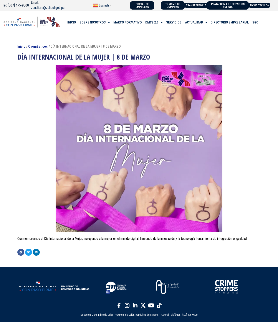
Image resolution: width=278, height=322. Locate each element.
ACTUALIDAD (194, 22)
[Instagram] (127, 305)
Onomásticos (38, 46)
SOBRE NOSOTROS (92, 22)
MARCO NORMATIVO (127, 22)
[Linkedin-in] (135, 305)
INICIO (71, 22)
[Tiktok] (159, 305)
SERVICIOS (174, 22)
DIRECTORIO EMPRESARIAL (230, 22)
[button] (20, 252)
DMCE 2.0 (152, 22)
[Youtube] (151, 305)
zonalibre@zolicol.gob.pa (48, 8)
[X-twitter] (143, 305)
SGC (255, 22)
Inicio (21, 46)
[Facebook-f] (119, 305)
